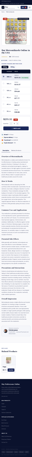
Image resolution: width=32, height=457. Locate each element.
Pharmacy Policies (6, 439)
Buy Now (11, 370)
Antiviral (4, 429)
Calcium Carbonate (6, 412)
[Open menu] (29, 7)
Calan (3, 403)
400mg (12, 67)
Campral (4, 406)
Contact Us (4, 442)
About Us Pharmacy (7, 436)
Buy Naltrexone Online (11, 384)
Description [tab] (6, 150)
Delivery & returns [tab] (16, 150)
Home (3, 12)
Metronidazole (10, 12)
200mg (5, 67)
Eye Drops (4, 420)
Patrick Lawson (13, 330)
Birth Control (5, 423)
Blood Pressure (5, 426)
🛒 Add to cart (16, 128)
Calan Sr (4, 409)
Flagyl (4, 366)
